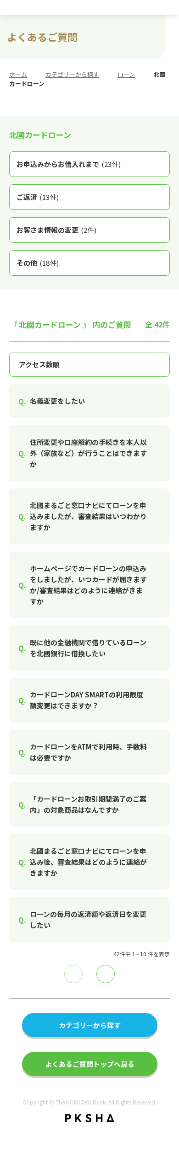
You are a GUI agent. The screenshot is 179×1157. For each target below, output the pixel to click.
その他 (38, 263)
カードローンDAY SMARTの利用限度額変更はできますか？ (86, 700)
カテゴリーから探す (72, 74)
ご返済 (38, 197)
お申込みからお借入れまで (69, 164)
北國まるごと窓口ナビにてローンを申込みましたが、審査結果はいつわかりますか (88, 516)
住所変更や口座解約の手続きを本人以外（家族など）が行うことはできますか (88, 453)
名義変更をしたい (57, 401)
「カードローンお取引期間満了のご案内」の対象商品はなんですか (88, 804)
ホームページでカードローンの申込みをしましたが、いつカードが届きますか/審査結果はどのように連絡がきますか (88, 584)
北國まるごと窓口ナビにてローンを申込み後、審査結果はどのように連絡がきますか (88, 862)
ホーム (18, 74)
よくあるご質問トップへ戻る (89, 1064)
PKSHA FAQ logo (89, 1118)
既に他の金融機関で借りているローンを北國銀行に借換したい (88, 647)
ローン (126, 74)
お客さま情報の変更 (56, 230)
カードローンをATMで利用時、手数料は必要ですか (88, 752)
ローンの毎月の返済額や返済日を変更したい (88, 919)
